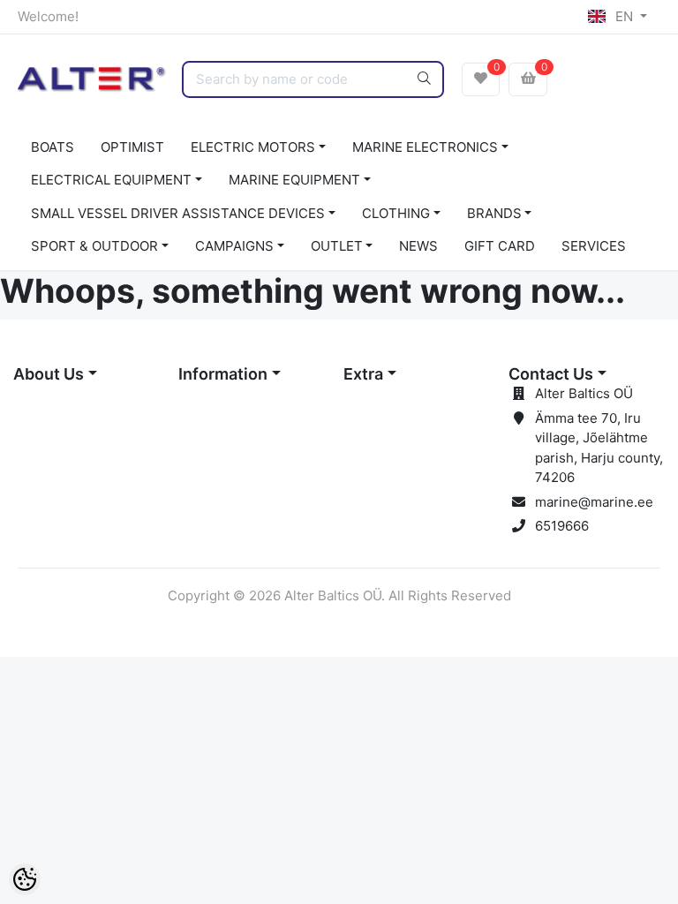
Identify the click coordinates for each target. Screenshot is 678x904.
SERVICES (593, 245)
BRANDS (494, 213)
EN (624, 16)
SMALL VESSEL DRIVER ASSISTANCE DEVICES (178, 213)
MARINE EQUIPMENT (294, 179)
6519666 (562, 525)
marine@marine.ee (594, 501)
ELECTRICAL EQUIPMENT (111, 179)
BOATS (52, 147)
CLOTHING (396, 213)
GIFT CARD (499, 245)
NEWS (418, 245)
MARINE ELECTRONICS (425, 147)
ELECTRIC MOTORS (253, 147)
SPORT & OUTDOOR (94, 245)
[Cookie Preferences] (25, 879)
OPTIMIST (132, 147)
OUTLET (337, 245)
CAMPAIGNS (234, 245)
